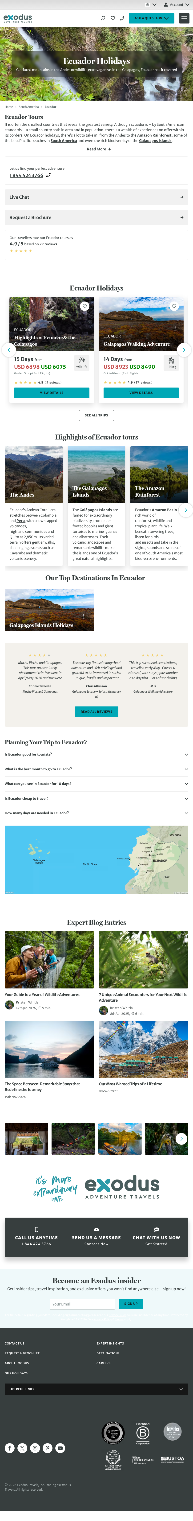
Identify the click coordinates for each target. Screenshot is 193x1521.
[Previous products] (9, 350)
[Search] (103, 18)
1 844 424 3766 (122, 18)
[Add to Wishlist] (84, 306)
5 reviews (53, 382)
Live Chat (19, 197)
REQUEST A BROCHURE (22, 1353)
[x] (22, 1448)
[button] (96, 754)
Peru (20, 520)
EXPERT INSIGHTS (110, 1343)
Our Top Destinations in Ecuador (95, 577)
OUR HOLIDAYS (16, 1373)
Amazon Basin (164, 510)
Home (9, 107)
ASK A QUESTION (149, 18)
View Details (52, 393)
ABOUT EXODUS (17, 1363)
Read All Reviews (97, 712)
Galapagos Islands (155, 140)
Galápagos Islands (96, 510)
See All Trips (96, 415)
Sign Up (131, 1304)
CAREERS (103, 1363)
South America (29, 107)
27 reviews (48, 244)
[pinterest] (47, 1448)
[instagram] (35, 1448)
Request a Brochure (30, 217)
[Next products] (184, 350)
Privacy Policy (103, 1319)
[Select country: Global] (150, 4)
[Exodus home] (18, 18)
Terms (119, 1319)
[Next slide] (186, 510)
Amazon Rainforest (154, 135)
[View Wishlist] (113, 18)
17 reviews (143, 382)
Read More (96, 149)
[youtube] (60, 1448)
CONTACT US (14, 1343)
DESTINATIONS (108, 1353)
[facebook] (10, 1448)
